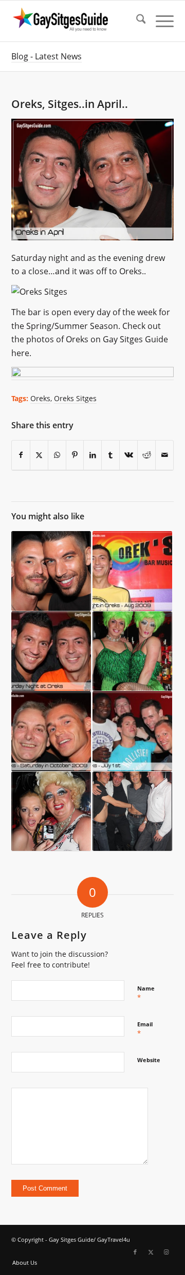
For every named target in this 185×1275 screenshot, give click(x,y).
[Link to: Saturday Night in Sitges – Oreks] (51, 571)
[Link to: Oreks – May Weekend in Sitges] (132, 811)
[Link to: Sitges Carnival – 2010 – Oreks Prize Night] (132, 651)
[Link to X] (150, 1252)
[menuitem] (136, 21)
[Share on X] (39, 455)
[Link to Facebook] (135, 1252)
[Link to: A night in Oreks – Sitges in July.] (51, 811)
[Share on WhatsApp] (57, 455)
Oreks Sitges (75, 398)
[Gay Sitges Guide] (76, 21)
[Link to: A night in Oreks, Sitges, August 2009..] (132, 571)
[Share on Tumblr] (110, 455)
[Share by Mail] (164, 455)
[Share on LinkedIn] (92, 455)
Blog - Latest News (46, 56)
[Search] (136, 21)
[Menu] (159, 21)
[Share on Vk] (128, 455)
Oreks (40, 398)
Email (145, 1029)
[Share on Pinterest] (75, 455)
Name (146, 993)
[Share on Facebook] (21, 455)
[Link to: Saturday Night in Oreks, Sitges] (51, 651)
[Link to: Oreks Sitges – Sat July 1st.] (132, 731)
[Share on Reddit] (146, 455)
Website (148, 1060)
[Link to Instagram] (166, 1252)
